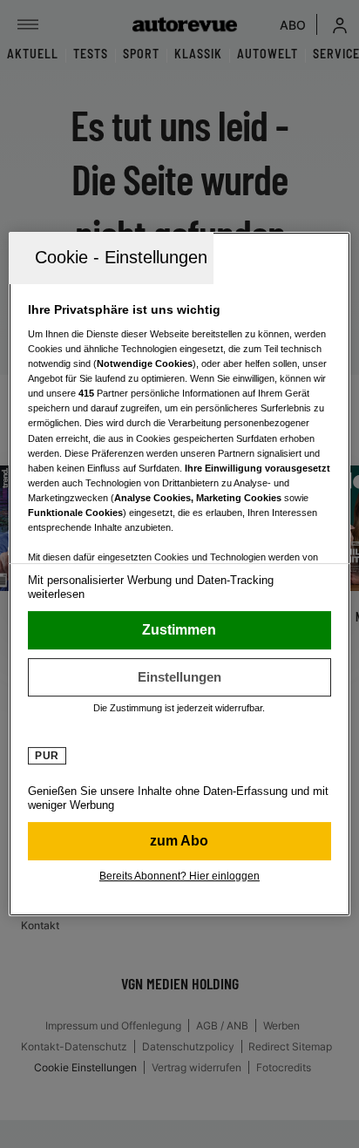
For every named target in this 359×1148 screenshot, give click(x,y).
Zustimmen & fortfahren (179, 630)
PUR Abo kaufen (179, 841)
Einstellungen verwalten (179, 677)
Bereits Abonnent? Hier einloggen (179, 876)
